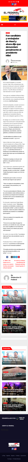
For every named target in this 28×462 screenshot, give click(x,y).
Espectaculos (23, 455)
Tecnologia (9, 458)
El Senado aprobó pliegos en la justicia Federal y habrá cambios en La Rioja (13, 328)
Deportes (13, 455)
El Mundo (18, 455)
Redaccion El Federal (16, 60)
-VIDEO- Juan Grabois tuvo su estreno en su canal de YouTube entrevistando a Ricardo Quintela (8, 264)
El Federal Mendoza (17, 458)
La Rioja (5, 295)
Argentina (6, 372)
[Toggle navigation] (15, 25)
